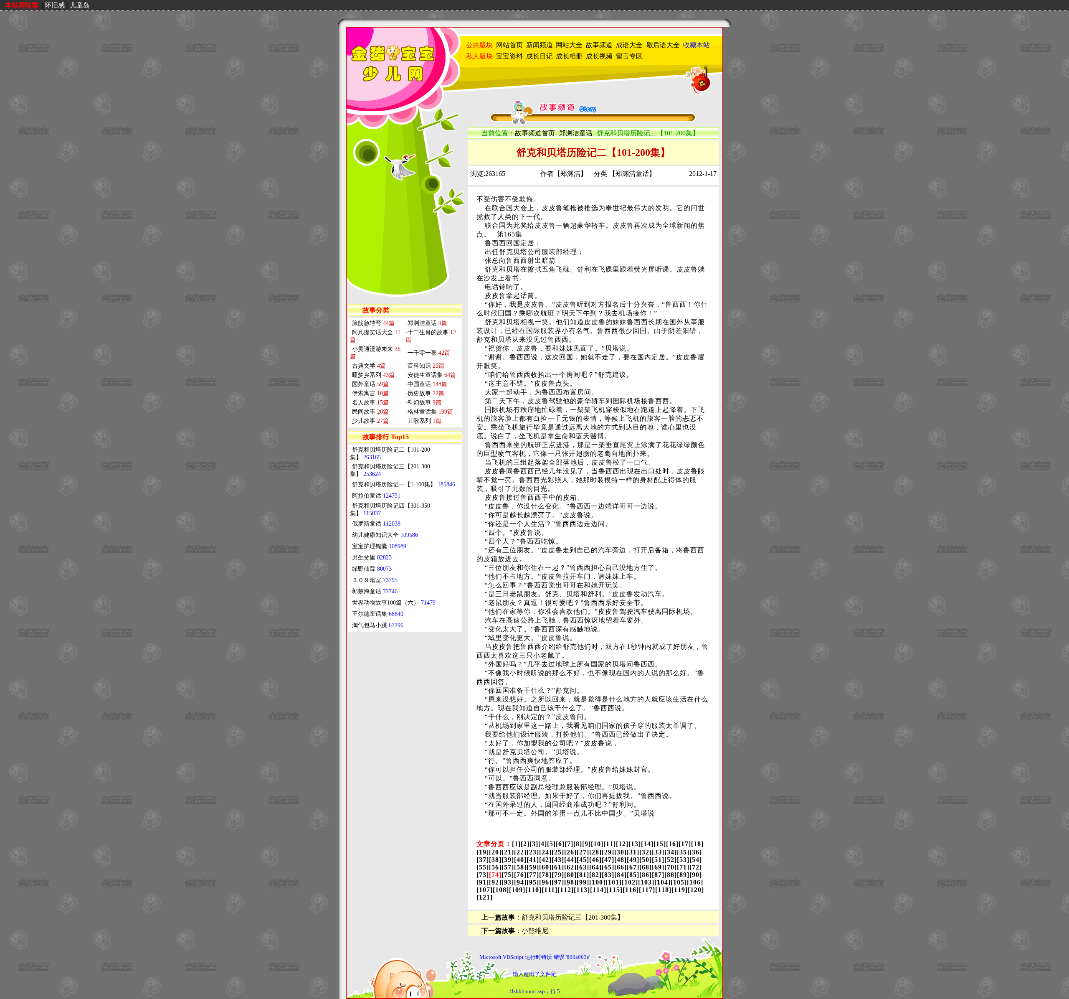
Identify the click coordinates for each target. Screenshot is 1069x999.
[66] (620, 867)
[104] (662, 882)
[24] (545, 852)
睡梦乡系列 (372, 375)
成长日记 (539, 56)
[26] (570, 852)
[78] (545, 874)
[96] (545, 882)
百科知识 (424, 366)
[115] (614, 889)
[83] (608, 874)
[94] (520, 882)
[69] (658, 867)
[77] (533, 874)
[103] (646, 882)
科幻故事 (423, 402)
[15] (660, 843)
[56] (495, 867)
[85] (633, 874)
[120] (696, 889)
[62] (570, 867)
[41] (533, 859)
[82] (595, 874)
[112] (565, 889)
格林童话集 (429, 412)
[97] (558, 882)
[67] (633, 867)
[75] (508, 874)
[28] (595, 852)
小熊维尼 (535, 930)
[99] (583, 882)
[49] (633, 859)
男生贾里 (372, 557)
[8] (577, 843)
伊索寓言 (369, 393)
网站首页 (509, 44)
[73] (482, 874)
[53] (683, 859)
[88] (670, 874)
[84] (620, 874)
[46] (595, 859)
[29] (608, 852)
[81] (583, 874)
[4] (542, 843)
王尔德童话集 (377, 614)
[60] (545, 867)
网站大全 (569, 44)
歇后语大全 (663, 44)
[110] (533, 889)
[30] (620, 852)
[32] (645, 852)
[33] (658, 852)
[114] (598, 889)
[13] (634, 843)
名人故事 (369, 402)
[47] (608, 859)
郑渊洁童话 (426, 323)
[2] (525, 843)
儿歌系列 (423, 421)
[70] (670, 867)
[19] (482, 852)
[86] (645, 874)
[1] (516, 843)
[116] (631, 889)
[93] (508, 882)
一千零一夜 (427, 353)
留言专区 (629, 56)
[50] (645, 859)
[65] (608, 867)
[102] (630, 882)
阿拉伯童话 (376, 496)
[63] (583, 867)
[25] (558, 852)
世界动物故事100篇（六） (394, 603)
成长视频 (599, 56)
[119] (679, 889)
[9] (586, 843)
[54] (695, 859)
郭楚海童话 (375, 591)
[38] (495, 859)
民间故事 (369, 412)
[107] (484, 889)
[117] (647, 889)
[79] (558, 874)
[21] (508, 852)
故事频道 (599, 44)
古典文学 (368, 366)
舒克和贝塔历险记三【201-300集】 (573, 917)
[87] (658, 874)
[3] (533, 843)
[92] (495, 882)
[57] (508, 867)
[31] (633, 852)
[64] (595, 867)
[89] (683, 874)
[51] (658, 859)
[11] (609, 843)
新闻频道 (539, 44)
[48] (620, 859)
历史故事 (424, 393)
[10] (597, 843)
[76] (520, 874)
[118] (663, 889)
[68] (645, 867)
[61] (558, 867)
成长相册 (569, 56)
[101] (613, 882)
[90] (695, 874)
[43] (558, 859)
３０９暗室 (375, 580)
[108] (501, 889)
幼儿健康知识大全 (385, 535)
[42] (545, 859)
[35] (683, 852)
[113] (582, 889)
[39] (508, 859)
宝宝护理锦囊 (379, 546)
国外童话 (369, 384)
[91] (482, 882)
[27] (583, 852)
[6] (560, 843)
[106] (695, 882)
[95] (533, 882)
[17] (685, 843)
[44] (570, 859)
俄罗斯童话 (376, 524)
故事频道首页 (535, 133)
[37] (482, 859)
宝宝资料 (509, 56)
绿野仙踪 (372, 569)
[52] (670, 859)
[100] (597, 882)
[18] (697, 843)
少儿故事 (369, 421)
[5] (551, 843)
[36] (695, 852)
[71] (683, 867)
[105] (679, 882)
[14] (647, 843)
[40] (520, 859)
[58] (520, 867)
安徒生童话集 (430, 375)
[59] (533, 867)
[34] (670, 852)
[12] (622, 843)
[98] (570, 882)
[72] (695, 867)
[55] (482, 867)
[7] (569, 843)
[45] (583, 859)
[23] (533, 852)
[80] (570, 874)
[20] (495, 852)
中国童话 (426, 384)
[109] (517, 889)
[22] (520, 852)
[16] (672, 843)
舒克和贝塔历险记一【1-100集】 (403, 484)
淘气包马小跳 (377, 625)
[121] (484, 897)
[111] (549, 889)
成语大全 (629, 44)
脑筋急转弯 (372, 323)
